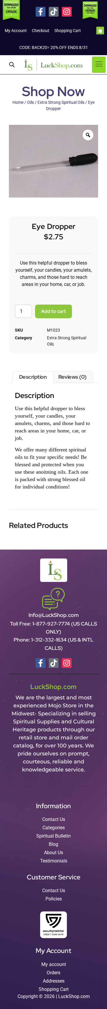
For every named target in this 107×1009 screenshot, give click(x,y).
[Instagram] (67, 12)
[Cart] (100, 30)
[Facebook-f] (40, 12)
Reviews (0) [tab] (72, 376)
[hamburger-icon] (99, 65)
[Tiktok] (54, 12)
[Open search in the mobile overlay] (12, 64)
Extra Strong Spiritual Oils (60, 102)
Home (17, 102)
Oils (30, 102)
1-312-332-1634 (49, 639)
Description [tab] (33, 376)
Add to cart (53, 311)
